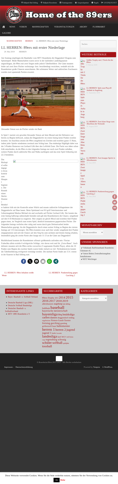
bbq (60, 314)
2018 (59, 300)
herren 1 (48, 329)
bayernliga (50, 314)
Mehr (62, 480)
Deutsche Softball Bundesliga (20, 305)
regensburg (51, 339)
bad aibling (66, 304)
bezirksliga (68, 314)
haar (54, 326)
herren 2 (60, 329)
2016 (45, 301)
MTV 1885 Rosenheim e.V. (19, 314)
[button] (23, 261)
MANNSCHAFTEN (14, 41)
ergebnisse (46, 320)
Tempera (96, 367)
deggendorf (63, 317)
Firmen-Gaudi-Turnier (61, 320)
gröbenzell (47, 326)
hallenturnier (63, 326)
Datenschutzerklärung (24, 367)
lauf (59, 337)
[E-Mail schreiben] (114, 207)
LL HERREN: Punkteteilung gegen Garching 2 (63, 274)
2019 (65, 300)
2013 (56, 298)
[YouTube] (114, 202)
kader (54, 333)
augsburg (58, 304)
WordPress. (108, 367)
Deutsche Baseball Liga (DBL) (20, 303)
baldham (46, 308)
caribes (46, 317)
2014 (62, 297)
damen (53, 317)
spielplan (66, 343)
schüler (47, 343)
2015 (69, 297)
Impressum (8, 367)
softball (57, 343)
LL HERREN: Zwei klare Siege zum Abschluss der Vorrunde (100, 122)
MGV (64, 337)
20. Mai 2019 (9, 52)
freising (46, 323)
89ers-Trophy (48, 297)
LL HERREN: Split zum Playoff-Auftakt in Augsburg (99, 89)
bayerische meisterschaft (54, 310)
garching (55, 323)
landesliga (49, 336)
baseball (57, 307)
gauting (63, 323)
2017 (52, 301)
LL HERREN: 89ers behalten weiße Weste (18, 274)
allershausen (47, 304)
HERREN (29, 41)
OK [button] (56, 480)
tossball (47, 346)
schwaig (62, 339)
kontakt (59, 333)
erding (71, 317)
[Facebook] (114, 196)
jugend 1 (46, 332)
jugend (70, 329)
